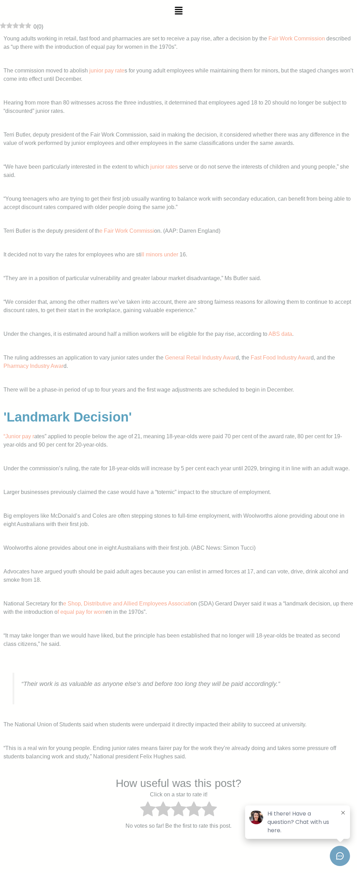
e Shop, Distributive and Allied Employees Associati (127, 604)
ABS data (280, 334)
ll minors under (160, 254)
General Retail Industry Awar (200, 358)
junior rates (164, 167)
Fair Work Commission (296, 38)
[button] (178, 11)
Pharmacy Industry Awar (33, 366)
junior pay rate (106, 71)
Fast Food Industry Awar (280, 358)
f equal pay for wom (82, 612)
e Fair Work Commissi (126, 231)
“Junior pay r (18, 436)
